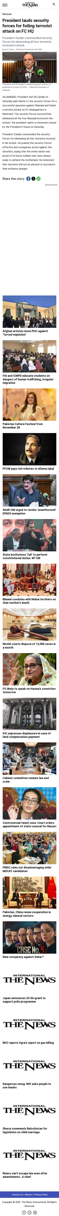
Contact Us (17, 1194)
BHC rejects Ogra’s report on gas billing (28, 1042)
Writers (28, 1194)
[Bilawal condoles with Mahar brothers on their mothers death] (29, 580)
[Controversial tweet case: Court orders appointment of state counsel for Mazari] (29, 803)
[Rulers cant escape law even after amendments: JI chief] (29, 1154)
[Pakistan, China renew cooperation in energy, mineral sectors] (29, 893)
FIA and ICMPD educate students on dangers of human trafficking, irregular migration (28, 379)
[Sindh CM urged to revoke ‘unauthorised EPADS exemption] (29, 490)
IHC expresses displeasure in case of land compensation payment (27, 735)
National (6, 14)
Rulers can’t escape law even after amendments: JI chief (25, 1175)
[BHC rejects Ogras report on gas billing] (29, 1023)
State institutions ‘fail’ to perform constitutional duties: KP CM (25, 556)
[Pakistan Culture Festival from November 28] (29, 404)
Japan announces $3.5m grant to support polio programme (24, 999)
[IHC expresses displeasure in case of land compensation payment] (29, 714)
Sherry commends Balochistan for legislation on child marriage (25, 1130)
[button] (28, 179)
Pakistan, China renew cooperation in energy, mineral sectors (27, 913)
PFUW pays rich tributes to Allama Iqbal (28, 468)
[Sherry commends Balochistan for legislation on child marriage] (29, 1109)
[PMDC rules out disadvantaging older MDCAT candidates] (29, 848)
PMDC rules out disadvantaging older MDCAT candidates (27, 869)
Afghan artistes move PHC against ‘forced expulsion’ (25, 332)
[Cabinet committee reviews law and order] (29, 758)
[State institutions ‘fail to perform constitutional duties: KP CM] (29, 535)
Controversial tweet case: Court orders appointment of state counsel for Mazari (29, 824)
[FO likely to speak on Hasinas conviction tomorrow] (29, 669)
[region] (29, 211)
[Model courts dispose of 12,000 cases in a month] (29, 624)
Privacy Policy (40, 1194)
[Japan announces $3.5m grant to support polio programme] (29, 978)
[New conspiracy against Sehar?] (29, 937)
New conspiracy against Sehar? (23, 957)
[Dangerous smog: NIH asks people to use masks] (29, 1064)
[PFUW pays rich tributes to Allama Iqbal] (29, 449)
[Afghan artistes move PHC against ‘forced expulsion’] (29, 311)
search (55, 5)
